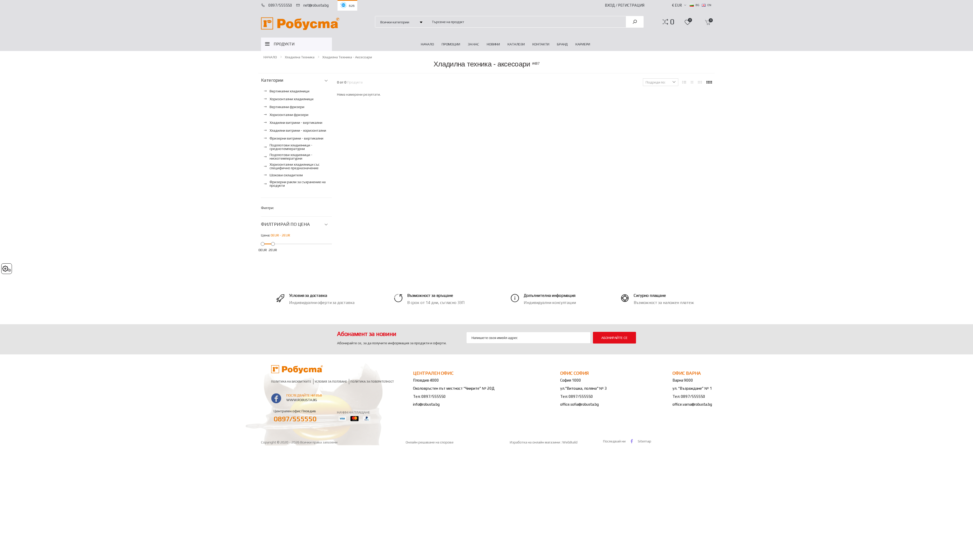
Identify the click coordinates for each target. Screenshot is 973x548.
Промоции (451, 44)
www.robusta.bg (301, 400)
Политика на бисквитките (291, 381)
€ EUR (677, 5)
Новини (493, 44)
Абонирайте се (614, 338)
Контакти (540, 44)
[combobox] (526, 21)
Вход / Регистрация (624, 5)
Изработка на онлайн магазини (535, 442)
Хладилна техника (299, 57)
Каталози (516, 44)
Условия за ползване (331, 381)
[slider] (263, 244)
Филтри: (267, 208)
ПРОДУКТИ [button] (284, 44)
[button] (672, 22)
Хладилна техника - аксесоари (347, 57)
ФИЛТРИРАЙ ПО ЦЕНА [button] (285, 224)
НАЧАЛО (427, 44)
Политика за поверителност (372, 381)
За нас (473, 44)
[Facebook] (632, 441)
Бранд (562, 44)
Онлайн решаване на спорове (430, 442)
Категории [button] (272, 80)
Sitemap (644, 441)
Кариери (582, 44)
